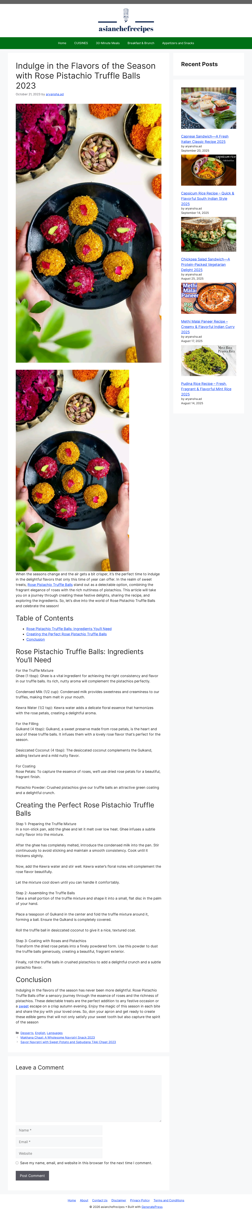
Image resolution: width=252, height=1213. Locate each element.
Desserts (26, 1033)
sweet (24, 1006)
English (40, 1033)
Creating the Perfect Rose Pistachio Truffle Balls (66, 634)
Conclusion (35, 639)
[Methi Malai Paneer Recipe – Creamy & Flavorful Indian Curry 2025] (208, 299)
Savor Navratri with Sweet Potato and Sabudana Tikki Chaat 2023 (68, 1042)
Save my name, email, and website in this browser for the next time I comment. (86, 1163)
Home (62, 43)
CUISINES (81, 43)
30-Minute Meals (108, 43)
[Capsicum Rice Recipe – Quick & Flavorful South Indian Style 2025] (208, 171)
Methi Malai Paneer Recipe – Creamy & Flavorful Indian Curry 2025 (208, 326)
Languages (55, 1033)
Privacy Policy (140, 1200)
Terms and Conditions (169, 1200)
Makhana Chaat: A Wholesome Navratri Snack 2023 (57, 1037)
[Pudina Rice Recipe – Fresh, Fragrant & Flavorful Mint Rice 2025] (208, 361)
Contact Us (99, 1200)
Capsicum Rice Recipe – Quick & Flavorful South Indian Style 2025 (207, 198)
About (84, 1200)
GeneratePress (152, 1207)
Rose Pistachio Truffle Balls (50, 585)
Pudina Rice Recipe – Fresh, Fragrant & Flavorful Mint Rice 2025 (206, 389)
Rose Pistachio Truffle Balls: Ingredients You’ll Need (69, 629)
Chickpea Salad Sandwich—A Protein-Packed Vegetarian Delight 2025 (205, 264)
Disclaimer (118, 1200)
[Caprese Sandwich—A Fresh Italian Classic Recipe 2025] (208, 108)
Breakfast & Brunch (141, 43)
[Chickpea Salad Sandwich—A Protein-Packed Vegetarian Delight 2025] (208, 235)
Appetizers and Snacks (178, 43)
